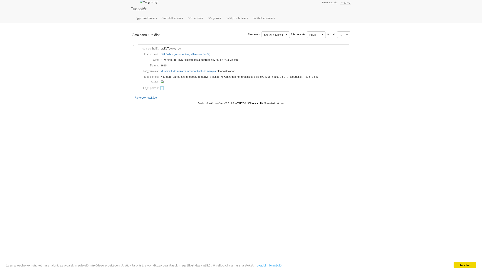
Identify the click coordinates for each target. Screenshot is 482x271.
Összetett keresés (172, 18)
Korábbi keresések (264, 18)
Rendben (465, 265)
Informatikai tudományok (201, 71)
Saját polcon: (151, 88)
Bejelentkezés (329, 2)
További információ (268, 265)
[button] (343, 34)
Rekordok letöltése (146, 97)
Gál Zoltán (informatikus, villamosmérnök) (185, 54)
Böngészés (214, 18)
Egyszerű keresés (146, 18)
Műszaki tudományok (173, 71)
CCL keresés (195, 18)
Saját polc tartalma (237, 18)
